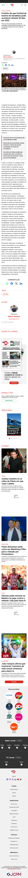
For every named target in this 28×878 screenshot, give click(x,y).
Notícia (5, 68)
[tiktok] (20, 779)
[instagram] (10, 779)
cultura (5, 294)
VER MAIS (14, 682)
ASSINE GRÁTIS (9, 400)
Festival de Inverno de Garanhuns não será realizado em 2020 (14, 138)
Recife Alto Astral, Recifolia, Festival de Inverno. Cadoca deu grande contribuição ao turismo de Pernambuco (13, 145)
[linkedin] (15, 779)
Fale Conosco (14, 826)
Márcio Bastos (7, 57)
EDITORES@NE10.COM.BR (14, 869)
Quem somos (14, 804)
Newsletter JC (14, 841)
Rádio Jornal (14, 859)
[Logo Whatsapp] (3, 65)
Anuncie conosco (14, 847)
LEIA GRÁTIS (14, 382)
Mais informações (9, 322)
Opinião (14, 796)
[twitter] (12, 779)
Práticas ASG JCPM (14, 807)
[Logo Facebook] (6, 65)
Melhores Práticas (14, 813)
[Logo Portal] (12, 5)
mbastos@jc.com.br (14, 319)
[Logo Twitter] (9, 65)
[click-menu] (25, 5)
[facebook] (7, 779)
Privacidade (14, 810)
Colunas (14, 792)
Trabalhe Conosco (14, 830)
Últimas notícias (14, 789)
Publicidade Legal (14, 844)
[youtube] (18, 779)
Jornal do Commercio (14, 856)
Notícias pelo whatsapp (14, 838)
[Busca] (22, 5)
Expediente (14, 823)
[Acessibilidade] (3, 5)
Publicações (14, 820)
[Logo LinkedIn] (12, 65)
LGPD (14, 817)
